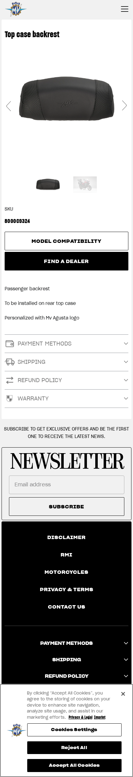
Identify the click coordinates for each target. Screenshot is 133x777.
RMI (66, 555)
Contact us (66, 607)
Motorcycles (66, 572)
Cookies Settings (74, 729)
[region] (66, 730)
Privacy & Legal (80, 717)
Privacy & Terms (66, 589)
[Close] (123, 694)
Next (124, 105)
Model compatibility (67, 241)
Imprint (99, 717)
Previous (8, 105)
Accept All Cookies (74, 765)
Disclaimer (66, 537)
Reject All (74, 747)
